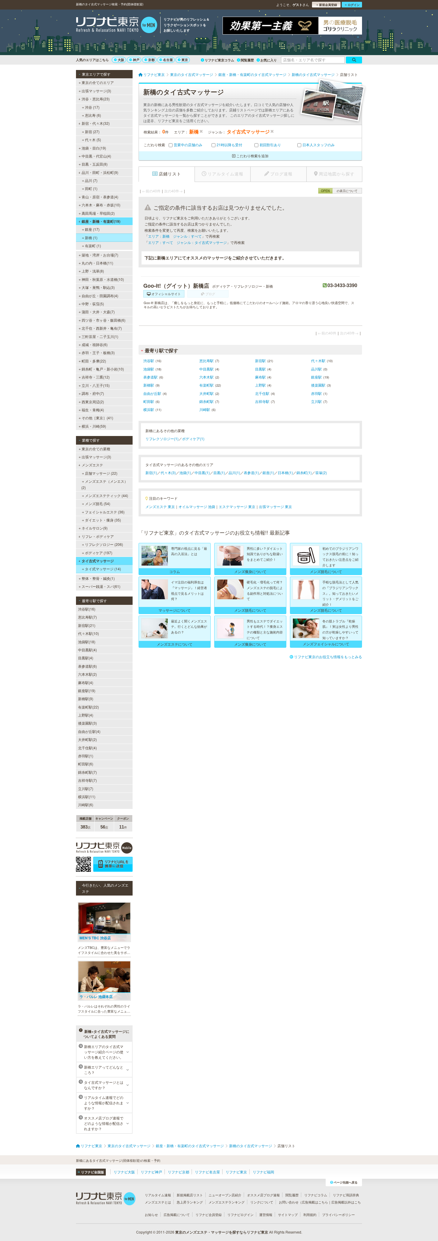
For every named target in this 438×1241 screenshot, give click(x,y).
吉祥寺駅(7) (87, 780)
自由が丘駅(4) (89, 731)
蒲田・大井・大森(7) (98, 311)
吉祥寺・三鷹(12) (96, 376)
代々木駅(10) (88, 633)
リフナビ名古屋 (207, 1171)
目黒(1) (219, 472)
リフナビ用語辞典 (346, 1194)
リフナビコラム (315, 1194)
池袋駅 (148, 368)
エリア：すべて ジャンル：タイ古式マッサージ (187, 242)
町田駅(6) (85, 763)
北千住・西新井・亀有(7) (102, 328)
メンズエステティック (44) (106, 495)
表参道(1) (251, 472)
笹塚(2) (321, 472)
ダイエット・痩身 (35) (103, 519)
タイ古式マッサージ (98, 560)
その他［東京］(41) (97, 417)
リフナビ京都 (178, 1171)
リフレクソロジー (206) (104, 544)
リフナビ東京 (236, 1171)
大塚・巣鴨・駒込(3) (98, 287)
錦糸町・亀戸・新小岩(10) (103, 368)
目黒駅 (260, 368)
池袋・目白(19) (94, 147)
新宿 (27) (92, 131)
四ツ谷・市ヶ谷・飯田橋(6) (103, 320)
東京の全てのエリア (98, 82)
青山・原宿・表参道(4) (100, 196)
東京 (184, 59)
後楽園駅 (318, 384)
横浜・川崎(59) (94, 426)
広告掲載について (177, 1214)
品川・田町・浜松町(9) (100, 172)
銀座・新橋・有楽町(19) (101, 221)
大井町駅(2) (87, 739)
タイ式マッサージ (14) (103, 568)
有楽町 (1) (93, 245)
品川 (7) (91, 180)
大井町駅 (206, 393)
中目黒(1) (202, 472)
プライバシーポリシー (338, 1214)
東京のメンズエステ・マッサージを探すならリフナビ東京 (221, 1232)
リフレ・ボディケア (98, 536)
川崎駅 (204, 409)
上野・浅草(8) (93, 270)
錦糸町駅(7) (87, 772)
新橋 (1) (91, 237)
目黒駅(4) (85, 657)
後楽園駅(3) (87, 722)
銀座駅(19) (86, 690)
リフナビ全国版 (92, 1172)
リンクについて (261, 1202)
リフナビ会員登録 (208, 1214)
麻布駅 (260, 376)
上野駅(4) (85, 714)
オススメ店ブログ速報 (263, 1194)
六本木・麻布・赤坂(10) (101, 204)
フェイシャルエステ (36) (105, 511)
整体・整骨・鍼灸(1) (98, 578)
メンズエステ (92, 464)
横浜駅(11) (86, 796)
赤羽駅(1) (85, 755)
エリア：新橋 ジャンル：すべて (175, 236)
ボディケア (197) (98, 552)
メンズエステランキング (227, 1202)
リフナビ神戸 (151, 1171)
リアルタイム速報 (158, 1194)
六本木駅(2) (87, 674)
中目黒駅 (206, 368)
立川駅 (316, 401)
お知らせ (151, 1214)
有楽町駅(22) (88, 706)
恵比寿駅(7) (87, 616)
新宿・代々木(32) (96, 123)
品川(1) (234, 472)
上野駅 (260, 384)
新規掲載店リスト (190, 1194)
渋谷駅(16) (86, 608)
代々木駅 (318, 360)
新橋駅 (148, 384)
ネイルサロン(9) (95, 527)
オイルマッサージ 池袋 (196, 506)
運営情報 (265, 1214)
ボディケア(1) (193, 438)
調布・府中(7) (93, 393)
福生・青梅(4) (93, 409)
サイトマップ (288, 1214)
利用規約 (309, 1214)
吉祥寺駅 (262, 401)
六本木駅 (206, 376)
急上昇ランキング (190, 1202)
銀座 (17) (92, 229)
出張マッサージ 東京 (275, 506)
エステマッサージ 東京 (237, 506)
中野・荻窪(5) (93, 303)
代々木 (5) (93, 139)
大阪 (121, 59)
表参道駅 (150, 376)
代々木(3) (168, 472)
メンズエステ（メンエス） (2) (104, 484)
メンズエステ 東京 (160, 506)
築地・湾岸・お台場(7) (100, 254)
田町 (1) (91, 188)
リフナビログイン (240, 1214)
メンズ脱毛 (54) (97, 503)
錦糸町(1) (304, 472)
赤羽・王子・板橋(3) (98, 352)
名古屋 (168, 59)
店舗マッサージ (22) (101, 473)
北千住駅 (262, 393)
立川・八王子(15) (96, 385)
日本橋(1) (285, 472)
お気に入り (268, 60)
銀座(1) (268, 472)
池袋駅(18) (86, 641)
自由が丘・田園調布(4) (100, 295)
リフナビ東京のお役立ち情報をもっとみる (328, 656)
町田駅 (148, 401)
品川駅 (316, 368)
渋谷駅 (148, 360)
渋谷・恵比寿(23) (96, 98)
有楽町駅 (206, 384)
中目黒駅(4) (87, 649)
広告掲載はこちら (315, 1202)
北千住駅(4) (87, 747)
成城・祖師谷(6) (95, 344)
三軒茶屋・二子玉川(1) (100, 336)
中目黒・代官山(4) (96, 155)
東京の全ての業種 (96, 448)
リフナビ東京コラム (219, 60)
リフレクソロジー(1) (161, 438)
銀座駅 (316, 376)
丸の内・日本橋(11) (97, 262)
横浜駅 (148, 409)
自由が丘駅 (152, 393)
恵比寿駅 (206, 360)
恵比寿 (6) (93, 115)
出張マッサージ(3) (96, 90)
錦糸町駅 (206, 401)
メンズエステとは (158, 1202)
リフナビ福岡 (263, 1171)
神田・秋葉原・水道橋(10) (103, 279)
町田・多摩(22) (94, 360)
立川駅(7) (85, 788)
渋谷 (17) (92, 107)
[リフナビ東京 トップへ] (116, 26)
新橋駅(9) (85, 698)
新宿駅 (260, 360)
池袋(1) (185, 472)
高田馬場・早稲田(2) (98, 213)
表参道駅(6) (87, 666)
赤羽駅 (316, 393)
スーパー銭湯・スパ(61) (101, 586)
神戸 (136, 59)
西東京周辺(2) (93, 401)
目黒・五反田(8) (95, 163)
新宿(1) (151, 472)
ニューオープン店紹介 (225, 1194)
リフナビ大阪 (124, 1171)
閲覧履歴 (247, 60)
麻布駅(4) (85, 682)
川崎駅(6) (85, 804)
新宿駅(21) (86, 625)
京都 (151, 59)
